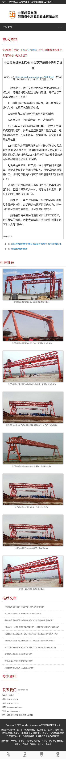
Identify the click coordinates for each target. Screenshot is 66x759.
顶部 (57, 756)
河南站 (18, 744)
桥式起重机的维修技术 (19, 249)
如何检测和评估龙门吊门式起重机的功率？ (19, 668)
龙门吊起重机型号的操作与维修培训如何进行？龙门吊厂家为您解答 (32, 384)
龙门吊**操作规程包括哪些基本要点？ (31, 589)
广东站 (14, 741)
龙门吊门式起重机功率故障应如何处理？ (18, 661)
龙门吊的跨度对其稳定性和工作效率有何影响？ (32, 507)
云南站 (29, 741)
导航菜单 (7, 27)
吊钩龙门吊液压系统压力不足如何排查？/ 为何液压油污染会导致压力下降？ (31, 634)
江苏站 (44, 741)
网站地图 (6, 6)
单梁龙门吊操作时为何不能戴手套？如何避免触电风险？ (24, 607)
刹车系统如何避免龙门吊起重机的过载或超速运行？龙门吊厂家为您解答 (32, 425)
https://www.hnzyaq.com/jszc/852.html (34, 77)
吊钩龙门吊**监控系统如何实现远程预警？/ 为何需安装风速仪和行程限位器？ (32, 627)
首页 (22, 50)
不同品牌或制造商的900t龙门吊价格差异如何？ (32, 548)
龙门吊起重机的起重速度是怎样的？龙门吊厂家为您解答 (32, 343)
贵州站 (60, 741)
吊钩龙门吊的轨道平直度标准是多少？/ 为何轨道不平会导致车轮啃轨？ (29, 641)
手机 (24, 756)
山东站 (21, 741)
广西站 (25, 744)
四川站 (52, 741)
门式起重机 (40, 730)
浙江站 (37, 741)
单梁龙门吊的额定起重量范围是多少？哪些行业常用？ (23, 614)
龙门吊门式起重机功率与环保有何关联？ (18, 654)
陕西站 (33, 744)
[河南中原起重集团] (33, 14)
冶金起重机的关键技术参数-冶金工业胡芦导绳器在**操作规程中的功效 (36, 244)
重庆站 (41, 744)
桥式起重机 (29, 730)
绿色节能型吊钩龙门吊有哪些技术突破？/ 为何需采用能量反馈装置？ (29, 620)
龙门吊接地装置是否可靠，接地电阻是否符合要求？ (31, 302)
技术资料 (31, 50)
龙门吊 (19, 730)
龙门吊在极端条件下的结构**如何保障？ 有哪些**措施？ (32, 466)
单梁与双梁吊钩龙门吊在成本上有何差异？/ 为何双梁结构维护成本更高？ (30, 647)
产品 (41, 756)
